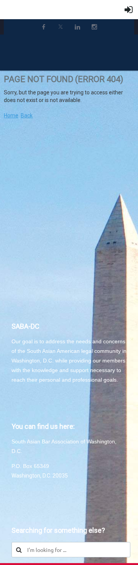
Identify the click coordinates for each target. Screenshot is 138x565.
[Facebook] (43, 27)
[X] (60, 27)
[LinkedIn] (77, 27)
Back (27, 115)
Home (11, 115)
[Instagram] (94, 27)
